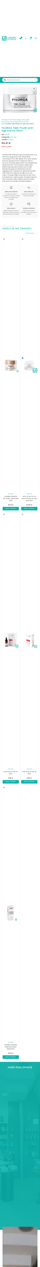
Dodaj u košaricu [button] (10, 508)
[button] (36, 38)
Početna (4, 120)
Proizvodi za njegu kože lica (15, 122)
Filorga (10, 140)
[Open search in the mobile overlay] (20, 80)
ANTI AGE (13, 137)
